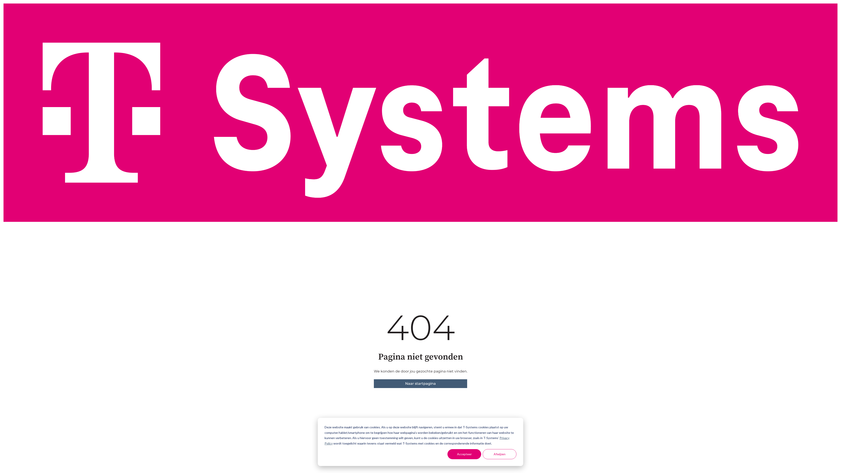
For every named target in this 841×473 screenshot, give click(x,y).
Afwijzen (499, 454)
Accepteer (464, 454)
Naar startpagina (420, 383)
